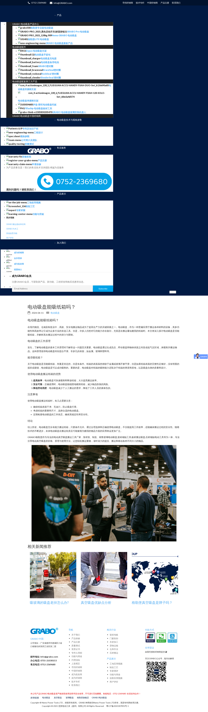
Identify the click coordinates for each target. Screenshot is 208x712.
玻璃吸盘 (70, 697)
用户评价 (10, 238)
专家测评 (114, 671)
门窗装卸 (114, 638)
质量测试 (75, 645)
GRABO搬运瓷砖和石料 (16, 224)
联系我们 (75, 685)
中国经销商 (76, 670)
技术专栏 (75, 681)
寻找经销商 (76, 667)
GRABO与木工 (12, 229)
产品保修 (75, 638)
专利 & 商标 (76, 652)
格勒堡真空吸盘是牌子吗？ (152, 602)
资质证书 (75, 649)
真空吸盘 (58, 697)
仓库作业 (114, 649)
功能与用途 (76, 656)
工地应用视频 (116, 663)
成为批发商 (76, 674)
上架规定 (75, 663)
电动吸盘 (55, 312)
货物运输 (114, 645)
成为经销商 (76, 678)
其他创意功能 (11, 233)
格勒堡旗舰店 (83, 697)
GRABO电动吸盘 (99, 697)
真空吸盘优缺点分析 (96, 602)
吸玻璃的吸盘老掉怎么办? (49, 602)
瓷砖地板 (114, 634)
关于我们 (75, 634)
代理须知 (75, 660)
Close (173, 292)
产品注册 (75, 642)
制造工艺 (114, 667)
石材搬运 (114, 652)
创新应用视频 (116, 678)
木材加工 (114, 642)
